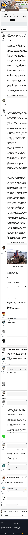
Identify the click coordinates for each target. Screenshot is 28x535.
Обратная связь (6, 533)
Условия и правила (11, 533)
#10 (26, 357)
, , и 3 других (12, 318)
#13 (26, 391)
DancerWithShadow (4, 394)
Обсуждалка (23, 511)
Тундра (5, 318)
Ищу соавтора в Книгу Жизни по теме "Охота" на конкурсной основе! (11, 511)
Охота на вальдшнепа (6, 515)
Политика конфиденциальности (16, 533)
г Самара (5, 41)
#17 (26, 464)
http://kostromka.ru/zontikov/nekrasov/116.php (12, 272)
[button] (4, 10)
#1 (26, 34)
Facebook (2, 528)
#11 (26, 366)
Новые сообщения (3, 11)
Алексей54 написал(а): (10, 488)
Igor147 (4, 438)
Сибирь (5, 389)
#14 (26, 400)
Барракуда (4, 499)
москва (5, 346)
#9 (26, 348)
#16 (26, 443)
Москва (5, 503)
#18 (26, 476)
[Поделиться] (25, 34)
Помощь (21, 533)
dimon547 (4, 315)
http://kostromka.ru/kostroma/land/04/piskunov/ (12, 273)
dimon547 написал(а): (10, 368)
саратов (5, 441)
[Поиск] (26, 4)
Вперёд (4, 32)
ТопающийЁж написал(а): (10, 497)
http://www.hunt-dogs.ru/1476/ (20, 242)
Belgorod (4, 249)
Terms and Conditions (16, 523)
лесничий (4, 342)
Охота (22, 515)
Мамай (2, 30)
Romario (4, 333)
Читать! (17, 23)
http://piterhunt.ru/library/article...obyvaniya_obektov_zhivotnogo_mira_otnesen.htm (16, 429)
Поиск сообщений (7, 11)
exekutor (4, 102)
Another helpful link (16, 522)
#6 (26, 320)
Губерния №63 (4, 398)
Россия (5, 355)
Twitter (2, 529)
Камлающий (3, 385)
